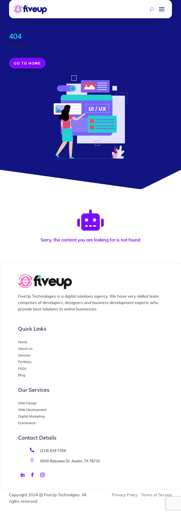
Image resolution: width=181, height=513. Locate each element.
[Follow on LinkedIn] (22, 474)
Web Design (27, 403)
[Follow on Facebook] (32, 474)
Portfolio (25, 362)
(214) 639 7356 (53, 451)
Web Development (32, 410)
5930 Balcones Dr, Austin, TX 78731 (70, 461)
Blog (21, 375)
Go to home (27, 63)
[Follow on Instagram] (42, 474)
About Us (25, 349)
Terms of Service (156, 495)
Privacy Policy (125, 495)
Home (22, 342)
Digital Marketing (31, 416)
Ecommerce (27, 423)
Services (24, 355)
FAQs (22, 368)
